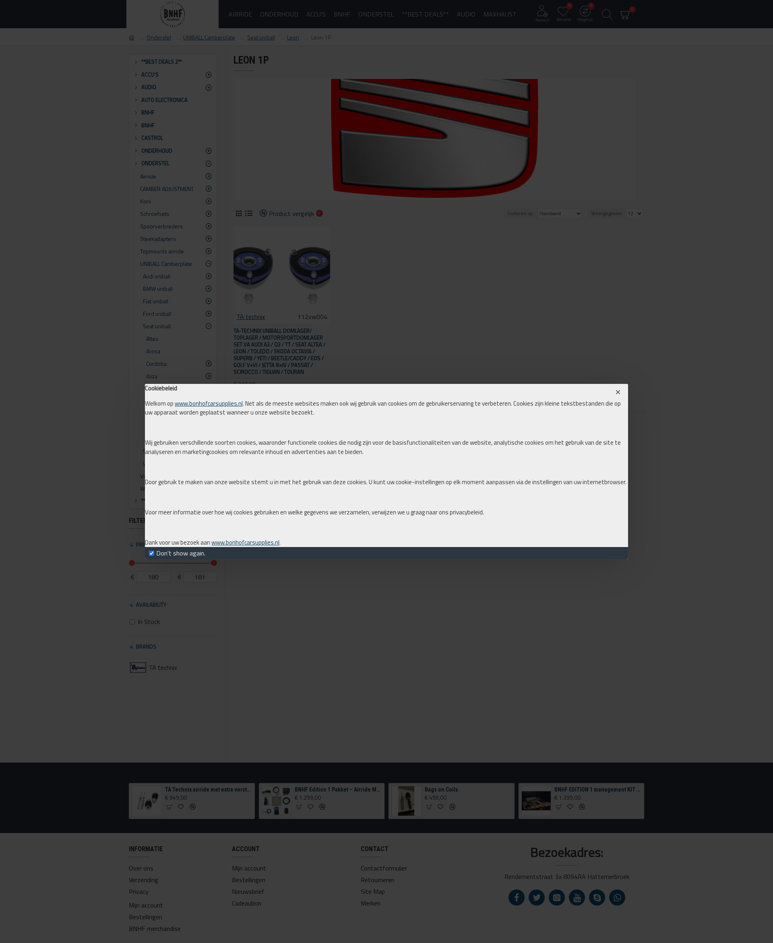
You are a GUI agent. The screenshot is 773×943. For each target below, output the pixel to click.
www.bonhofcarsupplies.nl (209, 403)
